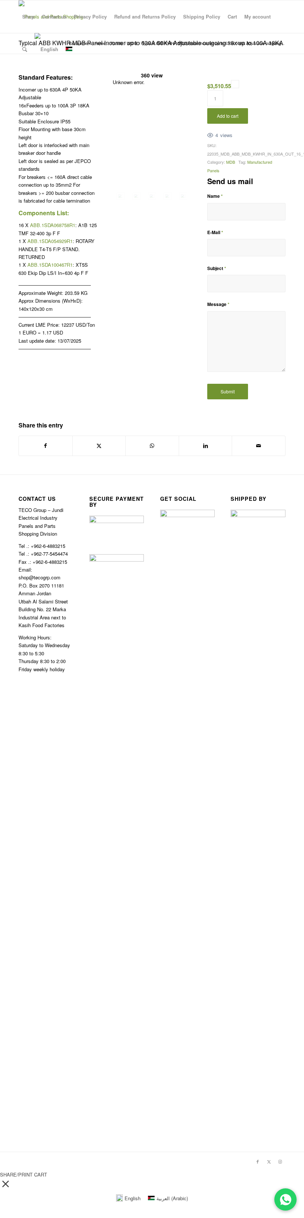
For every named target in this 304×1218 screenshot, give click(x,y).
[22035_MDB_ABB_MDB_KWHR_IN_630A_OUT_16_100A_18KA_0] (120, 196)
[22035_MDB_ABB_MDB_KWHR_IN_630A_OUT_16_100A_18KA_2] (152, 196)
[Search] (25, 49)
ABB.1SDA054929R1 (50, 240)
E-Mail (215, 232)
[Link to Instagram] (279, 1161)
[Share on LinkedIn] (205, 445)
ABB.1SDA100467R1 (50, 264)
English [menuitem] (133, 1198)
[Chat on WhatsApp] (285, 1199)
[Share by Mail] (258, 445)
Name (215, 196)
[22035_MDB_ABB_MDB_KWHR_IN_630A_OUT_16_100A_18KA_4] (183, 196)
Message (218, 304)
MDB (230, 162)
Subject (216, 268)
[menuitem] (28, 16)
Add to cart (227, 116)
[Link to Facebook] (257, 1161)
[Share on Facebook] (45, 445)
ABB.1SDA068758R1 (52, 225)
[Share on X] (99, 445)
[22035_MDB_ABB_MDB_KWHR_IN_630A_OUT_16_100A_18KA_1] (136, 196)
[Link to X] (268, 1161)
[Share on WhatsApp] (152, 445)
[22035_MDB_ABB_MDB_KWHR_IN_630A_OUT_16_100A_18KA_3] (167, 196)
